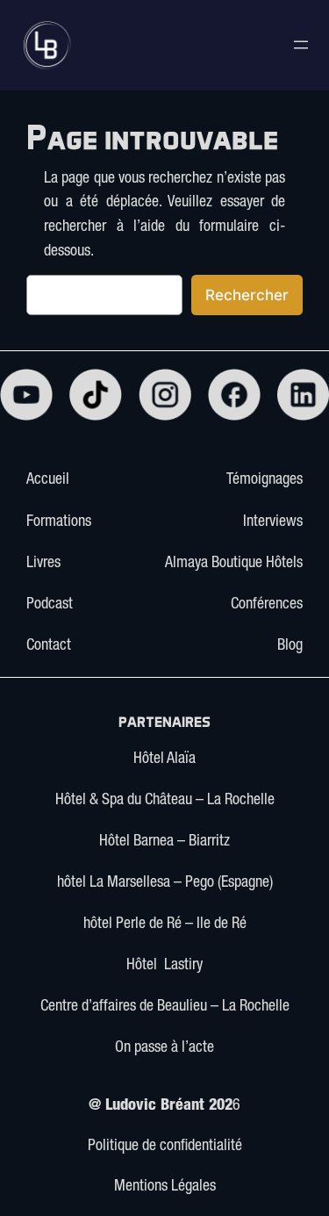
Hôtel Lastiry (164, 966)
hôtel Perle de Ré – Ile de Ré (165, 924)
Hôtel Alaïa (164, 759)
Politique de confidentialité (165, 1147)
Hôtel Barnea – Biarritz (164, 842)
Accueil (47, 480)
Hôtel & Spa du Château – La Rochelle (165, 801)
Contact (48, 646)
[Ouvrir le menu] (300, 44)
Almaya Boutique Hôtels (234, 564)
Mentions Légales (165, 1187)
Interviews (273, 522)
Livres (43, 564)
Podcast (49, 605)
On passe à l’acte (164, 1048)
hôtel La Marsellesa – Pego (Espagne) (165, 883)
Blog (290, 646)
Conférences (267, 605)
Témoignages (264, 480)
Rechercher (247, 295)
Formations (58, 522)
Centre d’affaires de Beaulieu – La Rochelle (165, 1007)
